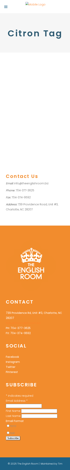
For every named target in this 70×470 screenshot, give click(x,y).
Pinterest (12, 372)
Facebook (12, 357)
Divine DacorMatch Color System (30, 73)
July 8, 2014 (12, 62)
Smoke (31, 119)
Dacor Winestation (26, 104)
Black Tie (37, 94)
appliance (41, 89)
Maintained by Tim (51, 463)
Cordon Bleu (35, 99)
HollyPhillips (39, 84)
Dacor (10, 104)
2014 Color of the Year (20, 89)
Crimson (49, 99)
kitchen (10, 119)
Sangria (21, 119)
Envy (55, 114)
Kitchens (19, 84)
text (12, 433)
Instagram (13, 362)
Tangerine (43, 119)
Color (9, 84)
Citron (22, 99)
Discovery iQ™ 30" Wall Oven (42, 109)
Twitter (10, 367)
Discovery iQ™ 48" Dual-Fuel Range (28, 114)
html (13, 426)
